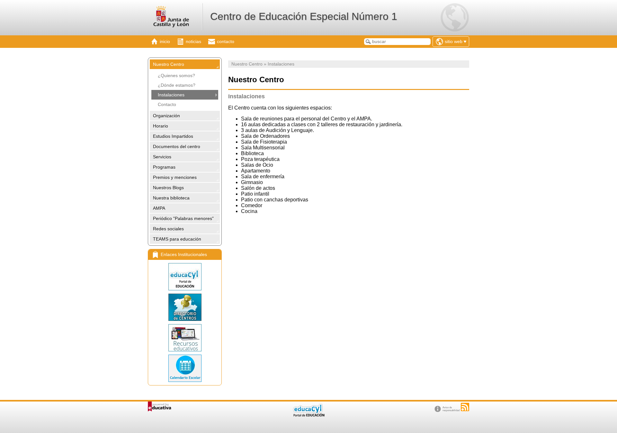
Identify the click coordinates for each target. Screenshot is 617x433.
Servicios (162, 156)
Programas (164, 167)
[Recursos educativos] (184, 337)
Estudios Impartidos (173, 136)
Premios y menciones (175, 177)
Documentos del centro (176, 146)
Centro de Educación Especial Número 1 (303, 16)
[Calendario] (184, 368)
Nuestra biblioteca (171, 197)
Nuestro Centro (168, 64)
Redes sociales (168, 228)
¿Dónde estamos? (176, 85)
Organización (166, 115)
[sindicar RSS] (465, 407)
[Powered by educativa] (159, 406)
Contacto (167, 104)
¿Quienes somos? (176, 75)
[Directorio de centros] (184, 307)
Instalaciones (171, 94)
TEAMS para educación (177, 239)
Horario (160, 125)
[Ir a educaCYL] (308, 415)
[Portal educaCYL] (184, 276)
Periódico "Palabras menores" (183, 218)
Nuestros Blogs (168, 187)
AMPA (159, 208)
